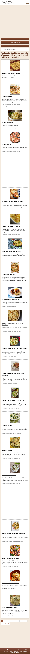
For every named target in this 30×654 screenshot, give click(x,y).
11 (26, 621)
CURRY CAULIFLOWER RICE (10, 583)
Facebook (14, 649)
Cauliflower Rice (7, 425)
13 (5, 623)
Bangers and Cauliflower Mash (11, 299)
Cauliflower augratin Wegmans (11, 73)
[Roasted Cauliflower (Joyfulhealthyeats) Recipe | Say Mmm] (15, 526)
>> (8, 623)
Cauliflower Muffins (8, 450)
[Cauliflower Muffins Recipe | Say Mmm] (15, 442)
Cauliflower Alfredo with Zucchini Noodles (14, 348)
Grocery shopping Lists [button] (15, 42)
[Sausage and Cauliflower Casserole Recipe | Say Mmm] (15, 194)
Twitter (26, 649)
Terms (11, 651)
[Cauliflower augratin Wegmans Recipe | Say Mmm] (15, 65)
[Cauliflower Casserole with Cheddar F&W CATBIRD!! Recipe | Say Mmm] (15, 315)
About (4, 649)
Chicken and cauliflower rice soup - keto (14, 400)
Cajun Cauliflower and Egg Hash (11, 251)
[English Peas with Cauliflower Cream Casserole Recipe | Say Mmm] (15, 366)
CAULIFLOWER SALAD (9, 475)
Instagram (20, 649)
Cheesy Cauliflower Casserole (11, 226)
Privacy (16, 651)
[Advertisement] (15, 21)
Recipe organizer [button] (15, 46)
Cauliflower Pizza (7, 144)
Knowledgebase (23, 651)
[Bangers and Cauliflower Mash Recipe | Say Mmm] (15, 292)
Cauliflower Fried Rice (8, 274)
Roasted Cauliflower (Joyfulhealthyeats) (14, 533)
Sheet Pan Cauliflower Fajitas (10, 558)
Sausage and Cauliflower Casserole (12, 201)
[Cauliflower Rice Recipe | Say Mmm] (15, 418)
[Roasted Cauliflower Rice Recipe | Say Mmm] (15, 600)
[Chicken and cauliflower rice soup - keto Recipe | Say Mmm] (15, 393)
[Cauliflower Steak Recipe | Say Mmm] (15, 89)
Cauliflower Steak (7, 96)
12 (2, 623)
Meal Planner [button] (15, 39)
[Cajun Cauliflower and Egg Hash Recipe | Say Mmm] (15, 243)
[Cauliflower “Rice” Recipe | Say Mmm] (15, 115)
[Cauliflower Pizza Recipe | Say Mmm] (15, 137)
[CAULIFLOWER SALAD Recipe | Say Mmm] (15, 467)
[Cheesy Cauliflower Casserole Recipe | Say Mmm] (15, 219)
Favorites (5, 651)
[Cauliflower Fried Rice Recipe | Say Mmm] (15, 267)
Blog (8, 649)
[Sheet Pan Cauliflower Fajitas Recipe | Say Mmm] (15, 550)
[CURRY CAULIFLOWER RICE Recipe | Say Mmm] (15, 575)
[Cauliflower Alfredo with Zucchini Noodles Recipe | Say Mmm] (15, 341)
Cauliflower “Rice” (7, 122)
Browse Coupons (15, 652)
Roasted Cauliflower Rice (9, 607)
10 (23, 621)
